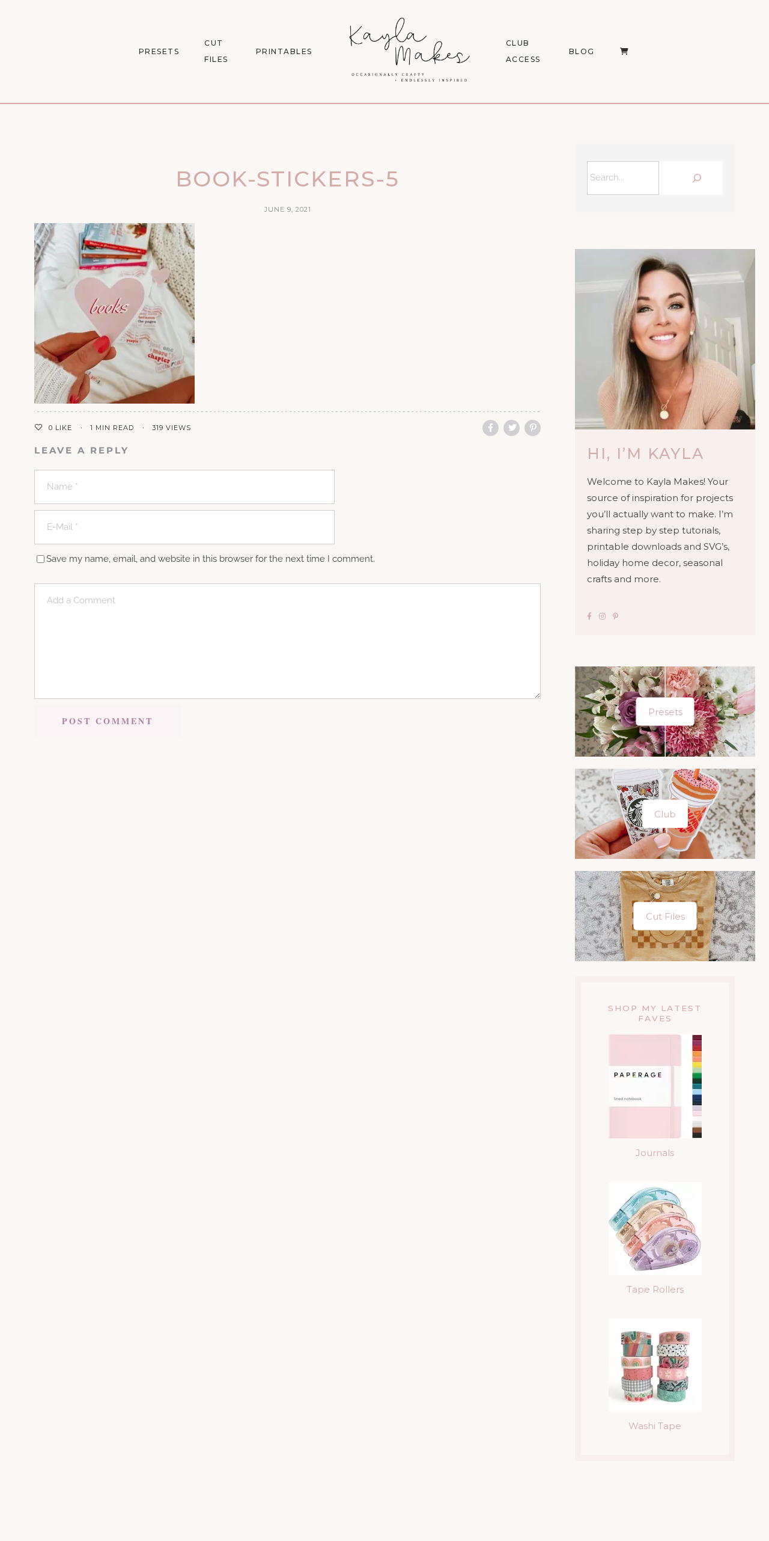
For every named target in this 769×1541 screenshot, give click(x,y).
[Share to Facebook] (490, 428)
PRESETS (159, 51)
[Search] (694, 178)
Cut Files (216, 51)
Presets (665, 711)
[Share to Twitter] (511, 428)
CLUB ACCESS (523, 51)
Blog (582, 51)
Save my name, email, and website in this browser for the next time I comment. (210, 558)
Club (665, 813)
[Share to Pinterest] (532, 428)
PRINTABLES (284, 51)
